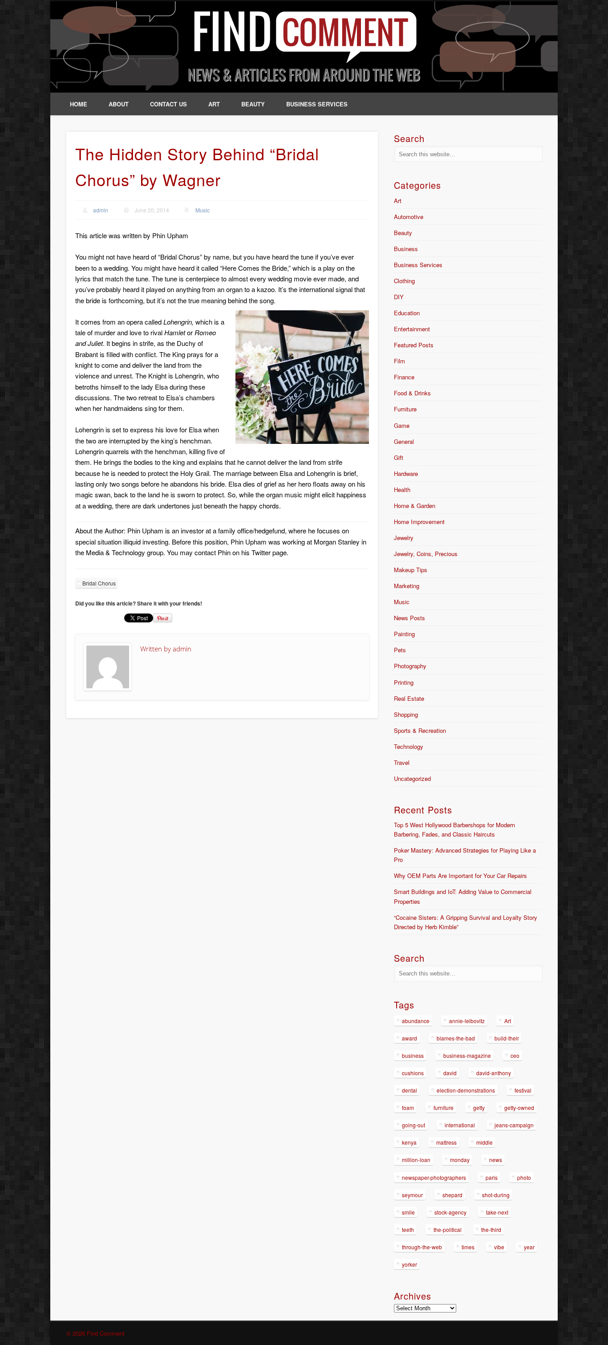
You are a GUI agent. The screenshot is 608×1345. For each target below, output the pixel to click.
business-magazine (467, 1055)
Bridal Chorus (99, 583)
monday (460, 1159)
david (450, 1073)
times (468, 1247)
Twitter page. (269, 552)
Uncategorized (412, 778)
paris (492, 1177)
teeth (408, 1229)
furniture (444, 1107)
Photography (410, 666)
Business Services (317, 104)
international (460, 1125)
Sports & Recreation (420, 730)
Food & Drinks (412, 393)
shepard (452, 1195)
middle (484, 1142)
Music (202, 210)
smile (408, 1212)
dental (409, 1090)
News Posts (409, 618)
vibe (499, 1247)
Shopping (406, 714)
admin (100, 210)
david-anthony (493, 1073)
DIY (399, 297)
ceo (515, 1055)
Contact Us (168, 104)
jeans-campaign (514, 1125)
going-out (413, 1125)
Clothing (404, 280)
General (404, 441)
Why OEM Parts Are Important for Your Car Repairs (460, 875)
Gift (398, 457)
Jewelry (403, 537)
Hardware (406, 473)
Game (401, 425)
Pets (400, 650)
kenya (409, 1142)
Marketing (406, 585)
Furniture (405, 409)
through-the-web (422, 1247)
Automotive (408, 216)
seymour (412, 1195)
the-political (448, 1229)
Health (402, 489)
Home (78, 104)
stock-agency (450, 1212)
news (495, 1159)
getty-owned (519, 1107)
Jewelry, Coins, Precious (426, 553)
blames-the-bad (456, 1038)
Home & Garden (414, 505)
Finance (404, 377)
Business (406, 248)
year (529, 1247)
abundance (416, 1020)
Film (399, 361)
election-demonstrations (466, 1090)
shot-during (496, 1195)
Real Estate (409, 698)
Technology (408, 746)
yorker (409, 1264)
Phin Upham (170, 235)
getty (479, 1107)
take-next (497, 1212)
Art (214, 104)
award (409, 1038)
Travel (401, 762)
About (119, 104)
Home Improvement (419, 521)
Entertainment (412, 329)
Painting (404, 634)
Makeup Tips (410, 569)
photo (524, 1177)
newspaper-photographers (434, 1177)
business (413, 1055)
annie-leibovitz (467, 1020)
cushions (413, 1073)
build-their (507, 1038)
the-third (491, 1229)
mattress (446, 1142)
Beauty (253, 104)
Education (407, 313)
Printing (403, 682)
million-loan (416, 1159)
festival (523, 1090)
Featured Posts (414, 345)
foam (408, 1107)
